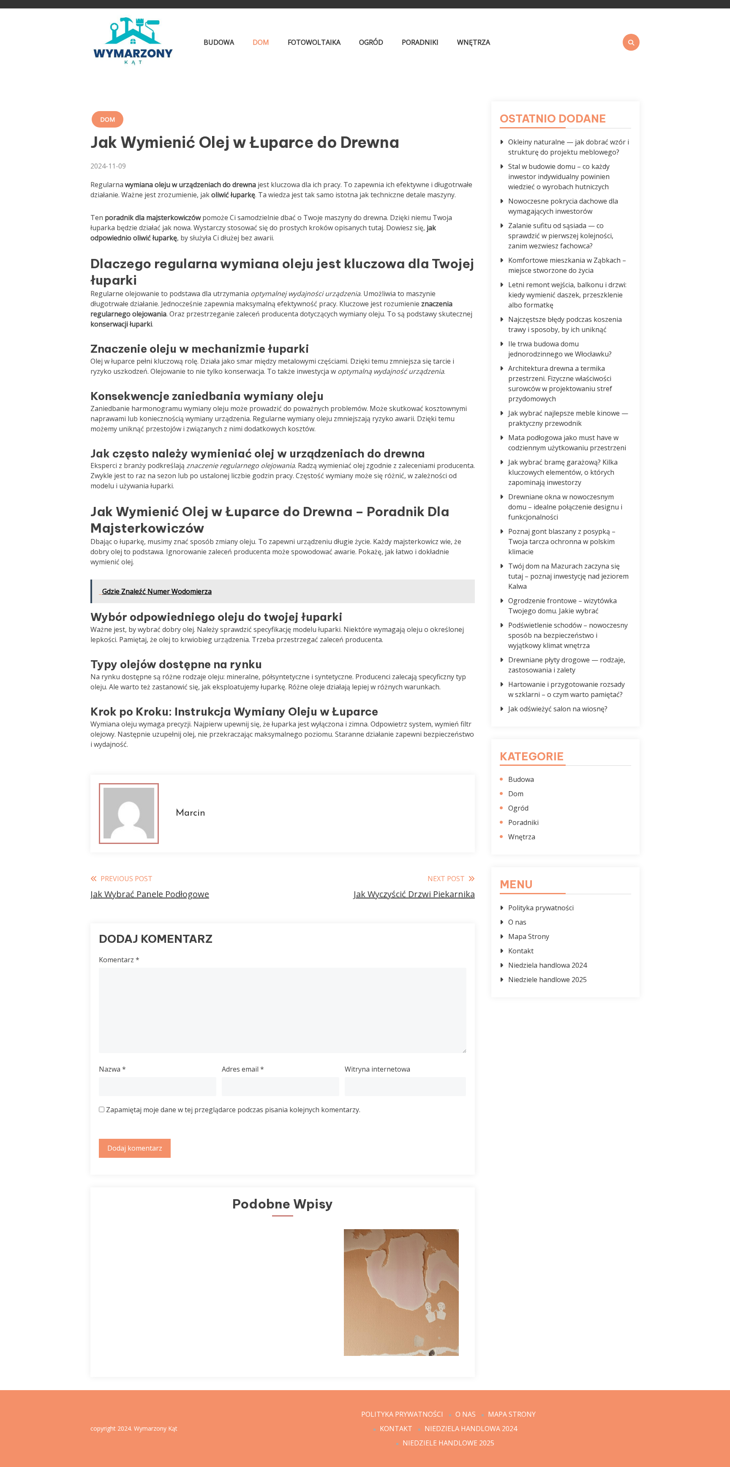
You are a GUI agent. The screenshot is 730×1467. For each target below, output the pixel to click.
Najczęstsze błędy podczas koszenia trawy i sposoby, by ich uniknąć (565, 324)
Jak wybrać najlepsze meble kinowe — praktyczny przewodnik (568, 418)
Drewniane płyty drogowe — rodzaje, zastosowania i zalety (566, 665)
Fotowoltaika (314, 42)
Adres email (243, 1069)
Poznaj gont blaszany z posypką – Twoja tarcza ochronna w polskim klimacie (562, 541)
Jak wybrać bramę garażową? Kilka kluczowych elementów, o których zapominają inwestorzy (563, 472)
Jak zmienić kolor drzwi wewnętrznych (156, 1328)
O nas (517, 922)
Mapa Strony (528, 936)
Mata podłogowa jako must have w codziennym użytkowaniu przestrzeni (567, 442)
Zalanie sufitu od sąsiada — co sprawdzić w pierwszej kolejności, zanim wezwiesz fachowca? (560, 235)
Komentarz (119, 959)
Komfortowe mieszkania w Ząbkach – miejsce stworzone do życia (567, 265)
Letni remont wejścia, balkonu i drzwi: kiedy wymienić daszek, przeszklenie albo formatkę (567, 295)
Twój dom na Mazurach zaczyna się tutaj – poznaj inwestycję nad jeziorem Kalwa (568, 576)
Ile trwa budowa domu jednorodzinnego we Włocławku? (560, 349)
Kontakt (521, 950)
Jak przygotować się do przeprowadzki (401, 1328)
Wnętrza (473, 42)
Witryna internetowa (377, 1069)
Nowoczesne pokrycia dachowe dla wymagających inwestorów (563, 206)
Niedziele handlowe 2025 (547, 979)
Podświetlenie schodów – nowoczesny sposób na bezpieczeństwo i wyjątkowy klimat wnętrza (568, 635)
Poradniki (420, 42)
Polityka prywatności (541, 907)
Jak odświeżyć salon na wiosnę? (557, 708)
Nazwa (112, 1069)
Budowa (219, 42)
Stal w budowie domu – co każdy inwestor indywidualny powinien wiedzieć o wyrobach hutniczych (559, 176)
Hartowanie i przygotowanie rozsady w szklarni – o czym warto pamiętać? (566, 689)
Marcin (190, 813)
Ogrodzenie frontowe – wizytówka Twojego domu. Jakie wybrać (562, 605)
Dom (261, 42)
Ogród (371, 42)
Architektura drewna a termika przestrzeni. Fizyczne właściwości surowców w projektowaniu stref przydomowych (560, 383)
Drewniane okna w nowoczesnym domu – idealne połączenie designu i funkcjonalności (565, 507)
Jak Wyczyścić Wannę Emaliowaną (279, 1328)
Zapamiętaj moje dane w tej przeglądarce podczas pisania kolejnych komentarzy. (233, 1109)
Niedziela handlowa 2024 (547, 965)
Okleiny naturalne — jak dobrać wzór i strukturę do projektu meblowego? (568, 147)
